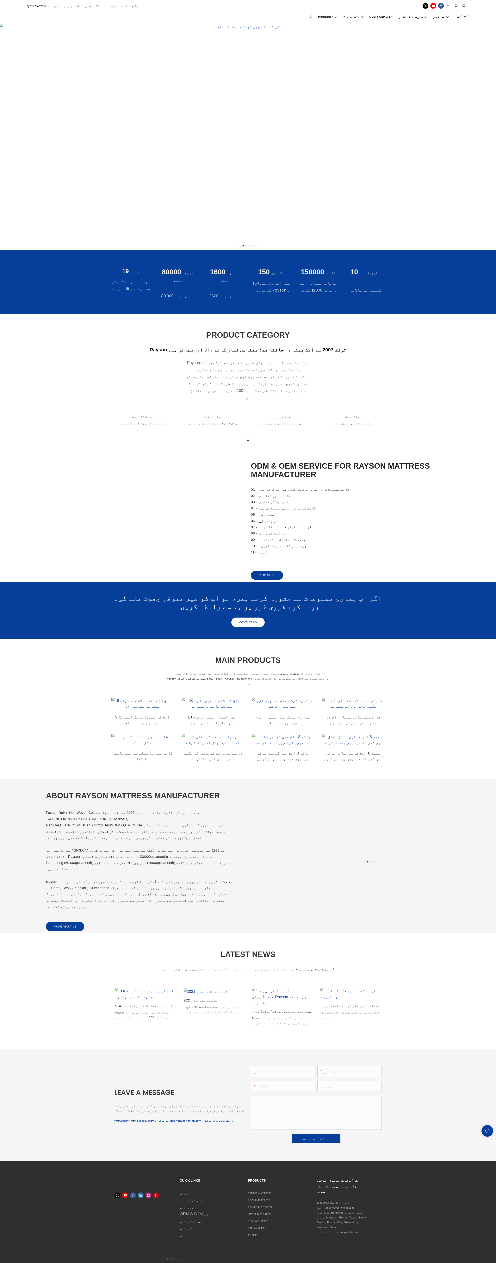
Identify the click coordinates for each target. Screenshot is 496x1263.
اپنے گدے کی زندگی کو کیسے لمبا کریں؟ (350, 1005)
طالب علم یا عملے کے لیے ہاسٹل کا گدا (142, 756)
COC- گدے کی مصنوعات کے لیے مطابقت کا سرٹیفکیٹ (145, 1005)
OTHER (252, 1235)
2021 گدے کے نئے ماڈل (200, 1000)
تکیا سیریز (213, 416)
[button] (240, 245)
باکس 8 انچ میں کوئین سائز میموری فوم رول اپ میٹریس (283, 756)
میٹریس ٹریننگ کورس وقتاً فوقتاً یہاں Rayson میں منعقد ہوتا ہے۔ (282, 1011)
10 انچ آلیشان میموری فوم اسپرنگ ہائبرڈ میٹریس (213, 720)
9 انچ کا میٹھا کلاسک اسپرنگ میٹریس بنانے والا (142, 720)
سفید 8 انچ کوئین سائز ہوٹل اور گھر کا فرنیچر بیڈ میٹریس (353, 756)
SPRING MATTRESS (259, 1193)
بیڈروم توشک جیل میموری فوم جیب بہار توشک (283, 720)
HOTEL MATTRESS (259, 1214)
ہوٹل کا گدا (142, 416)
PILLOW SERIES (257, 1228)
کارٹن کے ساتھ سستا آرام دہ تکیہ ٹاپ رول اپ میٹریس (353, 720)
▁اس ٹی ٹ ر (155, 1259)
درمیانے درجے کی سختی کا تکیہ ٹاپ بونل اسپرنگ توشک (213, 756)
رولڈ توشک (283, 416)
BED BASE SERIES (258, 1221)
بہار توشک (353, 416)
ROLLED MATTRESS (260, 1207)
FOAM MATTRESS (259, 1200)
